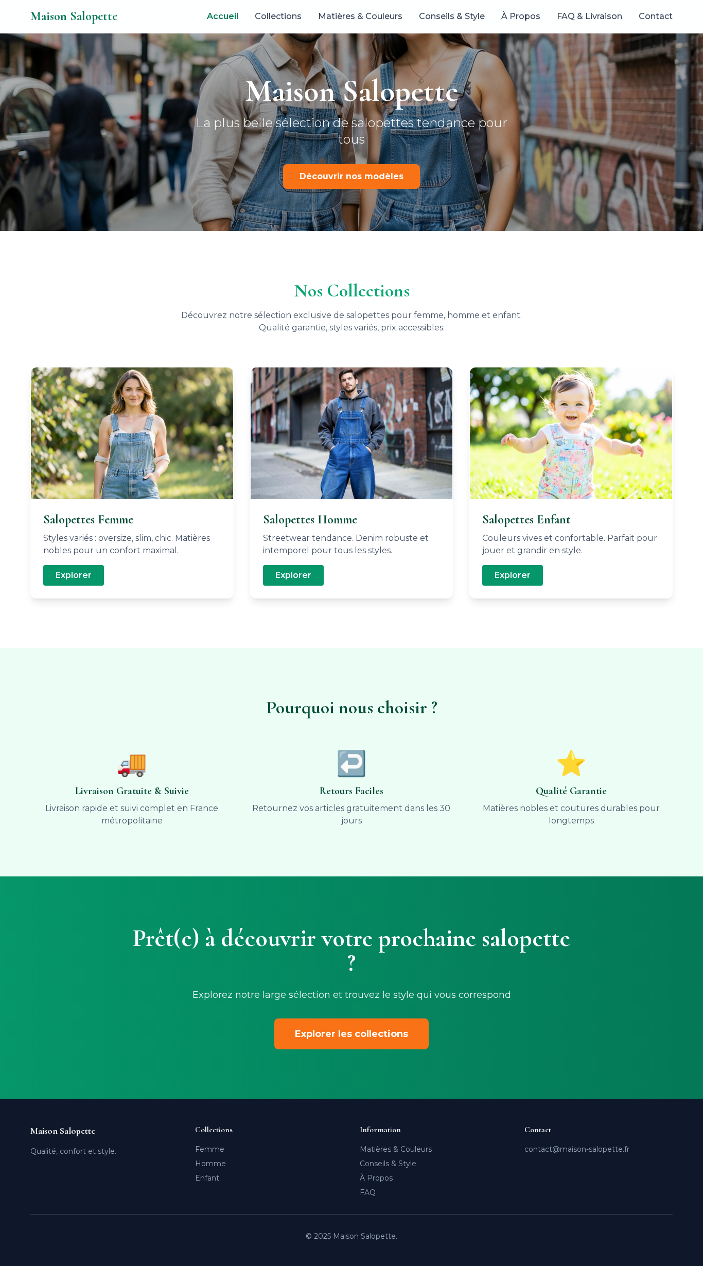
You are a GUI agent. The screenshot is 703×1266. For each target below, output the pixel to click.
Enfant (207, 1178)
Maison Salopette (73, 16)
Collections (278, 16)
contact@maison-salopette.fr (576, 1149)
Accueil (222, 16)
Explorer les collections (351, 1034)
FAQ (368, 1192)
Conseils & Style (452, 16)
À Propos (520, 16)
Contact (656, 16)
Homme (210, 1163)
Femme (209, 1149)
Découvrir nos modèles (351, 176)
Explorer (74, 575)
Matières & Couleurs (360, 16)
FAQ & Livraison (589, 16)
